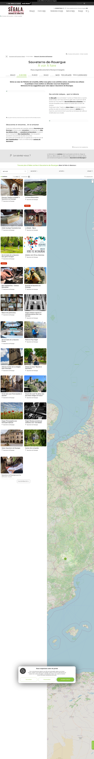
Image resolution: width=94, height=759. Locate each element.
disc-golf (53, 98)
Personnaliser (47, 679)
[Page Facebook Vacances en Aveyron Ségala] (65, 8)
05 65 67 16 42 (59, 8)
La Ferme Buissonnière (31, 197)
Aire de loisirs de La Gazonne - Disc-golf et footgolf (10, 255)
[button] (88, 11)
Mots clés (5, 171)
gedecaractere (43, 70)
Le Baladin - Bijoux (30, 228)
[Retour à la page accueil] (6, 56)
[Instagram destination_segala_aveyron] (64, 8)
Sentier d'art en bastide (32, 448)
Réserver (27, 205)
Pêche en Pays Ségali (31, 340)
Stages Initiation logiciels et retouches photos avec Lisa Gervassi (33, 314)
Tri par (16, 176)
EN (87, 8)
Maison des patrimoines (9, 312)
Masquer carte (89, 176)
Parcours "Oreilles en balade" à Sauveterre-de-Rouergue (11, 198)
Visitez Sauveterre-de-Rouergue (11, 448)
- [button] (92, 182)
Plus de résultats (23, 481)
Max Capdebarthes (24, 134)
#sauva (33, 70)
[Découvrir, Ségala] (16, 10)
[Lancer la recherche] (84, 3)
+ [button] (92, 180)
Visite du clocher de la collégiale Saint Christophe (11, 367)
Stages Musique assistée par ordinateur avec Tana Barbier (33, 421)
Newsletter (93, 745)
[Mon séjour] (87, 3)
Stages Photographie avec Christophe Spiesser (9, 421)
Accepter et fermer (65, 679)
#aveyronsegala (57, 70)
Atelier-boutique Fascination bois (11, 228)
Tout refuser (29, 679)
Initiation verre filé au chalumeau (34, 255)
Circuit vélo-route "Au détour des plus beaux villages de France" (34, 394)
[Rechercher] (25, 171)
